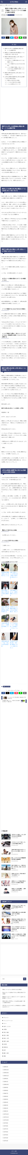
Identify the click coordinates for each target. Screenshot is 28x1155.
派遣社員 (6, 1047)
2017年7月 (5, 1129)
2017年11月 (6, 1117)
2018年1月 (5, 1111)
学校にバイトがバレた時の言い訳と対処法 (12, 989)
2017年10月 (6, 1120)
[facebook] (12, 1151)
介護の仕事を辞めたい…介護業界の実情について (5, 626)
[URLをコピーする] (25, 38)
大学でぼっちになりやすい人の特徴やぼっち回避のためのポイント (14, 1006)
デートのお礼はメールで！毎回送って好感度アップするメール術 (14, 626)
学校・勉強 (6, 1032)
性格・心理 (6, 1038)
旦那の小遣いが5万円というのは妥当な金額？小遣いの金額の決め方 (13, 1002)
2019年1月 (5, 1081)
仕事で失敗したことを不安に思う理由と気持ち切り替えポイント (14, 575)
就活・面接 (6, 1035)
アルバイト (6, 1017)
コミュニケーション (8, 1020)
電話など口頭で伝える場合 (13, 80)
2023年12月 (6, 1069)
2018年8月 (5, 1090)
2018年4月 (5, 1102)
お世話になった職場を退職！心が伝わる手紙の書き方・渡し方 (14, 609)
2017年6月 (5, 1131)
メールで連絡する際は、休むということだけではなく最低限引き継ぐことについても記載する (16, 69)
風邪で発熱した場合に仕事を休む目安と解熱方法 (5, 593)
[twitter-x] (14, 1151)
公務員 (5, 1029)
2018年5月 (5, 1099)
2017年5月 (5, 1134)
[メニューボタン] (26, 2)
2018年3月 (5, 1105)
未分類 (5, 1044)
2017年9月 (5, 1123)
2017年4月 (5, 1137)
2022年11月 (6, 1075)
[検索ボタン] (2, 2)
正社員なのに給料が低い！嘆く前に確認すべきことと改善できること (14, 644)
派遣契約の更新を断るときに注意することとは (5, 574)
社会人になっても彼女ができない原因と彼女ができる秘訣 (14, 993)
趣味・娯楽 (6, 1053)
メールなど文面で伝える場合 (14, 82)
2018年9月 (5, 1087)
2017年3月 (5, 1140)
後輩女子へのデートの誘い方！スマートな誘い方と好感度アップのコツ (14, 997)
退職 (5, 1056)
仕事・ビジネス (6, 686)
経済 (5, 1050)
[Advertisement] (14, 105)
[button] (3, 38)
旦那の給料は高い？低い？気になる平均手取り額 (5, 644)
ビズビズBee (14, 2)
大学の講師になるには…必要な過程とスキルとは (14, 593)
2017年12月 (6, 1114)
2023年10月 (6, 1072)
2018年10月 (6, 1084)
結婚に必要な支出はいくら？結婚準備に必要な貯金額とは (5, 609)
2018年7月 (5, 1093)
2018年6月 (5, 1096)
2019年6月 (5, 1078)
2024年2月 (5, 1066)
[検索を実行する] (24, 979)
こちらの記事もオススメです (14, 84)
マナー (5, 1023)
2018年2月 (5, 1108)
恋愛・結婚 (6, 1041)
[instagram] (16, 1151)
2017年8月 (5, 1126)
